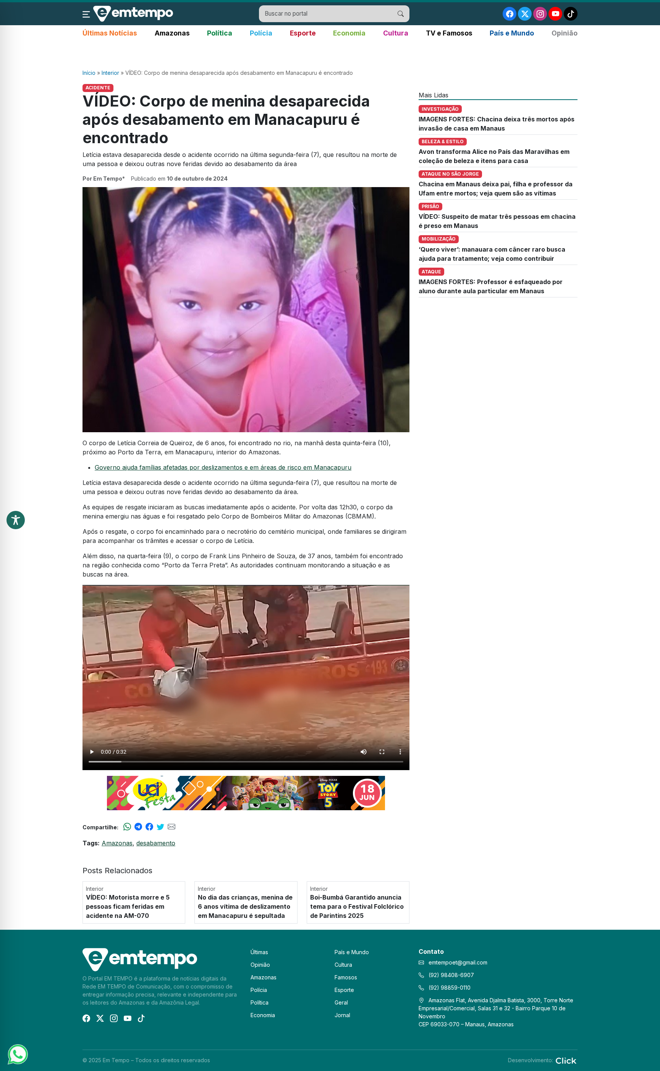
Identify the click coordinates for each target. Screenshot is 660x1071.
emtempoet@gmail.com (458, 962)
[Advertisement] (330, 53)
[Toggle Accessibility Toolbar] (16, 520)
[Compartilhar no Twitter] (160, 827)
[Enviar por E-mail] (171, 827)
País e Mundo (512, 33)
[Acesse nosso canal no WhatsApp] (17, 1053)
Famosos (346, 977)
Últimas (259, 952)
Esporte (303, 33)
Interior (110, 72)
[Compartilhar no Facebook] (149, 827)
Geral (341, 1002)
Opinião (565, 33)
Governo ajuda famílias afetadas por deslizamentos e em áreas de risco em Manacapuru (223, 467)
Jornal (342, 1015)
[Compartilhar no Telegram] (138, 827)
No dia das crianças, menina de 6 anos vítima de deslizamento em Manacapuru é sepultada (245, 906)
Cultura (395, 33)
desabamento (155, 843)
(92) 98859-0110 (449, 987)
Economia (349, 33)
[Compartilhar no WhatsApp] (127, 827)
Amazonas (172, 33)
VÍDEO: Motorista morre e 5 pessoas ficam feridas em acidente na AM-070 (128, 906)
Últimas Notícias (109, 33)
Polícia (261, 33)
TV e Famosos (449, 33)
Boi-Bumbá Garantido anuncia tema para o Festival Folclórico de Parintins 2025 (357, 906)
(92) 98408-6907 (450, 975)
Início (88, 72)
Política (219, 33)
